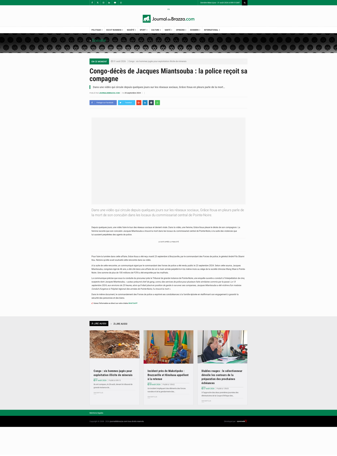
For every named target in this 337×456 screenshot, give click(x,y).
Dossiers (194, 30)
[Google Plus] (138, 102)
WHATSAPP (132, 303)
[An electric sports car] (114, 347)
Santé (168, 30)
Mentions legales (96, 413)
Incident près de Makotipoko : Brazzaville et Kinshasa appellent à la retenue (168, 375)
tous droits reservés (136, 421)
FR (168, 9)
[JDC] (168, 19)
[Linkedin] (145, 102)
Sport (143, 30)
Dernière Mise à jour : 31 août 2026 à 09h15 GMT (220, 3)
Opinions (180, 30)
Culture (155, 30)
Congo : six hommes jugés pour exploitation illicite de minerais (157, 61)
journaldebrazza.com (109, 93)
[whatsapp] (157, 102)
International (211, 30)
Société (131, 30)
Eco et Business (114, 30)
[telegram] (151, 102)
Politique (96, 30)
